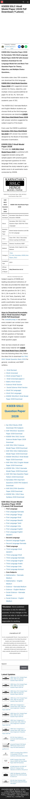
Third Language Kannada (15, 558)
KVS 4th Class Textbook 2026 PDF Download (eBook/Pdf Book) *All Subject (18, 782)
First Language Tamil (13, 523)
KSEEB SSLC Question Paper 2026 (15, 411)
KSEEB (23, 255)
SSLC (15, 257)
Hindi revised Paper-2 (14, 376)
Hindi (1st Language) (13, 390)
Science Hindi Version (14, 385)
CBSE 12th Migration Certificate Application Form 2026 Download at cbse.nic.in (18, 775)
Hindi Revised (12, 370)
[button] (23, 2)
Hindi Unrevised (12, 373)
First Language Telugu (14, 515)
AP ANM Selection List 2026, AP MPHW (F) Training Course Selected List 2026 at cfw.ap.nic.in (19, 768)
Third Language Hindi (14, 555)
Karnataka (18, 255)
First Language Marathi (14, 520)
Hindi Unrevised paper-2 (15, 379)
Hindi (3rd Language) (14, 393)
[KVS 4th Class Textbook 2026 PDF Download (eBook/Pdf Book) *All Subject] (5, 781)
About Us (10, 796)
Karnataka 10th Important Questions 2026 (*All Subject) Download (17, 482)
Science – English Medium (15, 589)
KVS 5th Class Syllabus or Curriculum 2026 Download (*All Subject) (18, 739)
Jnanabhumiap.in (11, 319)
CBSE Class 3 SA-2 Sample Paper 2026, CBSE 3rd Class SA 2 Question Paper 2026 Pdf (18, 699)
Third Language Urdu (14, 566)
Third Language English (14, 561)
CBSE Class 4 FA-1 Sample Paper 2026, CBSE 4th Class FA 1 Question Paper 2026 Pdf (18, 715)
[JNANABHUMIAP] (2, 2)
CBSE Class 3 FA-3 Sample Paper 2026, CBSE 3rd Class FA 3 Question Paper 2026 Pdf (18, 692)
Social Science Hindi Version (17, 387)
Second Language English (15, 540)
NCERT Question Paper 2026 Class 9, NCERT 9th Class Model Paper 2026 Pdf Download (18, 761)
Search (4, 664)
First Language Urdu (13, 526)
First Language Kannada (15, 512)
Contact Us (20, 796)
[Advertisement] (15, 29)
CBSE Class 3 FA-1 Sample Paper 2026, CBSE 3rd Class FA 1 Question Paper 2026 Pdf (18, 679)
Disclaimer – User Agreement (17, 795)
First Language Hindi (13, 517)
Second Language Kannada (16, 543)
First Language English (14, 529)
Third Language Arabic (14, 563)
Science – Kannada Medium (16, 587)
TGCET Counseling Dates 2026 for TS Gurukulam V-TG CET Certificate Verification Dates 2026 (19, 754)
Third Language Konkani (15, 569)
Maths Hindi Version (13, 382)
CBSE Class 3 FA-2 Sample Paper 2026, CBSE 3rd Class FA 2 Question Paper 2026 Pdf (18, 685)
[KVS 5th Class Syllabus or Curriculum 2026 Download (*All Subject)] (5, 738)
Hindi (12, 255)
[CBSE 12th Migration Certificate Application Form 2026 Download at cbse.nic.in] (5, 775)
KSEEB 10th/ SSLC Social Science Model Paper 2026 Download (16, 439)
